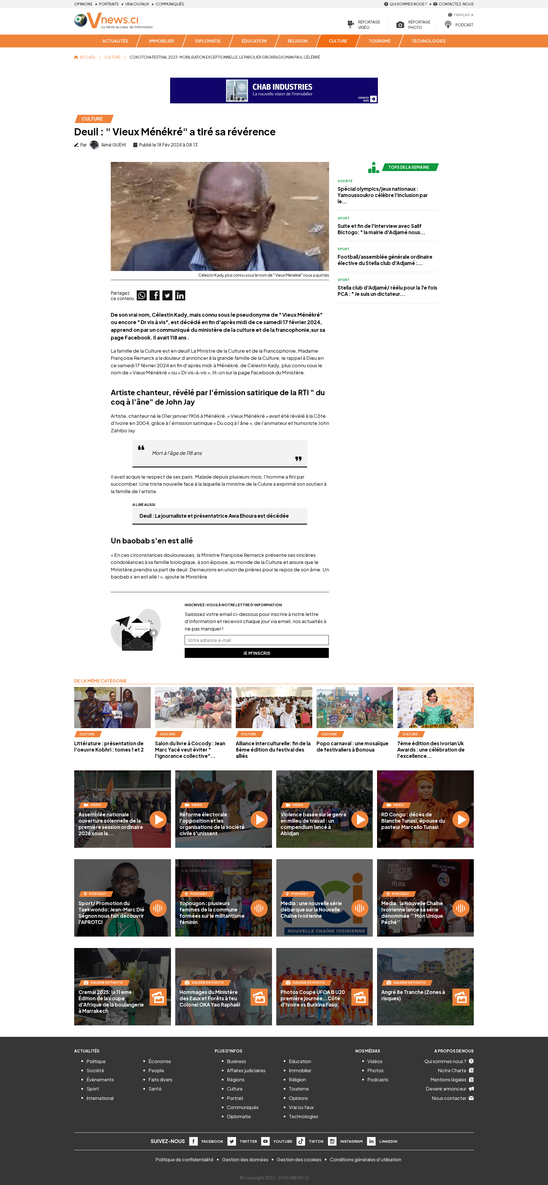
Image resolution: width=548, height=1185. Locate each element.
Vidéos (374, 1061)
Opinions (83, 4)
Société (345, 181)
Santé (155, 1089)
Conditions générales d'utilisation (365, 1159)
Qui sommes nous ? (408, 4)
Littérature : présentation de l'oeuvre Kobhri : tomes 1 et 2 (109, 746)
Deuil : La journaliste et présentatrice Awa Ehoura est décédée (214, 516)
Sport (344, 218)
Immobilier (300, 1070)
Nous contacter (449, 1098)
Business (236, 1061)
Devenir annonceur (446, 1089)
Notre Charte (452, 1070)
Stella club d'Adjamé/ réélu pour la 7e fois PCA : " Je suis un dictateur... (387, 290)
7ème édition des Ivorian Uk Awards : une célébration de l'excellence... (431, 749)
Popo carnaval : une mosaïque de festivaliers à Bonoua (352, 746)
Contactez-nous (456, 4)
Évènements (100, 1079)
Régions (236, 1079)
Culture (235, 1089)
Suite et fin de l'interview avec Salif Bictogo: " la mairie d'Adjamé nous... (381, 229)
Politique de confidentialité (184, 1159)
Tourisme (299, 1089)
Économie (159, 1061)
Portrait (235, 1098)
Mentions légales (448, 1079)
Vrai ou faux (137, 4)
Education (300, 1061)
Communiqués (170, 4)
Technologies (303, 1116)
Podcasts (377, 1079)
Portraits (109, 4)
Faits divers (160, 1079)
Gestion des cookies (299, 1159)
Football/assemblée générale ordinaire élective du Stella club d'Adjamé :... (385, 260)
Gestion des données (245, 1159)
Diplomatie (239, 1116)
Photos (375, 1070)
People (156, 1070)
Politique (96, 1061)
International (100, 1098)
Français (462, 15)
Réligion (297, 1079)
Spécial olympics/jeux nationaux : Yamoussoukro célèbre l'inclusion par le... (383, 195)
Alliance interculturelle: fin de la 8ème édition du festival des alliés (273, 749)
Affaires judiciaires (246, 1070)
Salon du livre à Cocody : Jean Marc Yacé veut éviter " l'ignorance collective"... (190, 749)
